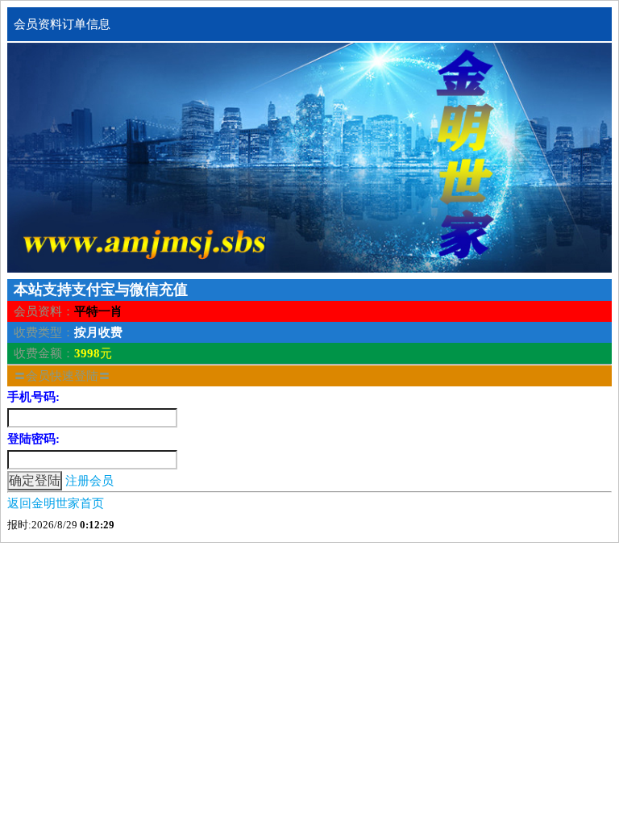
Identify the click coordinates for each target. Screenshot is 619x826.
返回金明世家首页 (55, 503)
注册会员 (89, 480)
